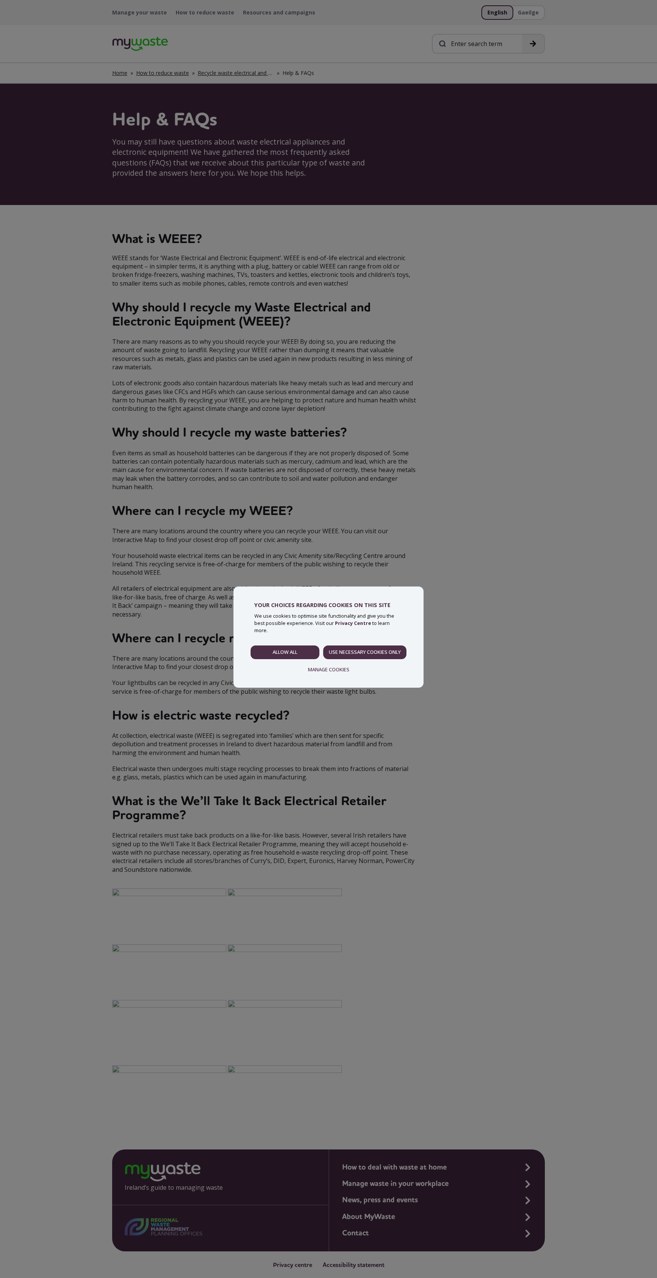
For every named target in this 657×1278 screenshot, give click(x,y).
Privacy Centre (353, 623)
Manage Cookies (328, 669)
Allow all (285, 652)
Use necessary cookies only (365, 652)
